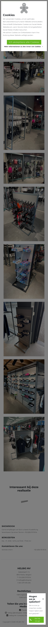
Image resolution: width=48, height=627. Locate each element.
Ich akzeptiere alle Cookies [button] (24, 42)
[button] (24, 46)
